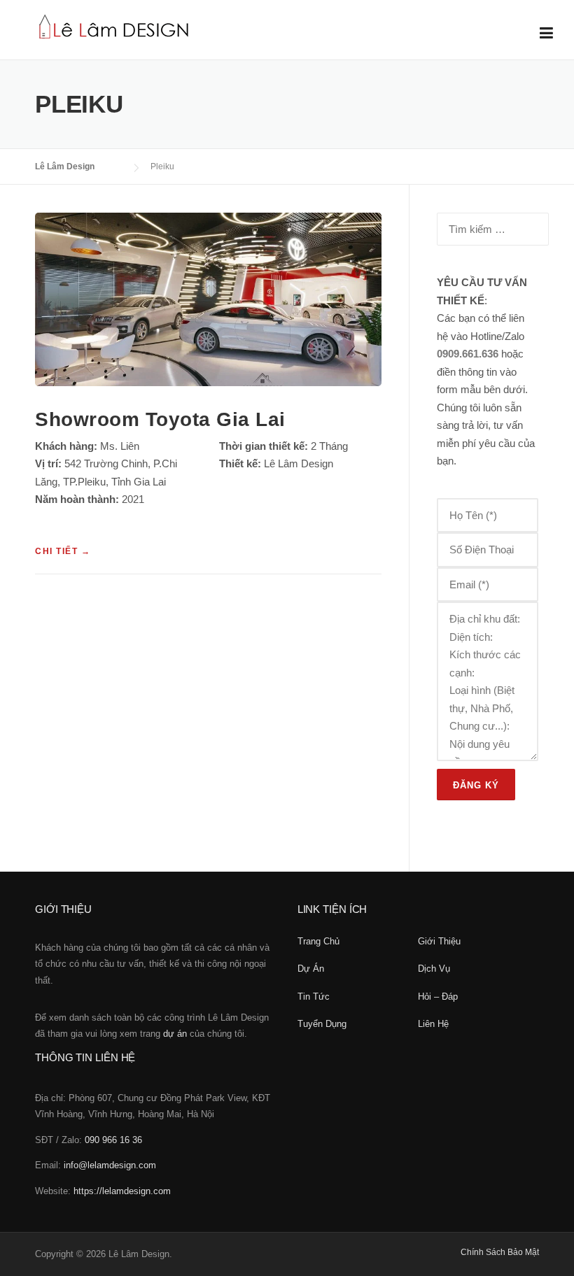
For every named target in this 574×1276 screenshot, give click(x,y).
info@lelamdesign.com (110, 1165)
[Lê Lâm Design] (114, 25)
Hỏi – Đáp (438, 996)
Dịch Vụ (434, 968)
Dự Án (311, 968)
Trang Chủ (319, 941)
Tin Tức (314, 996)
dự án (175, 1033)
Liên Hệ (433, 1024)
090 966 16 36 (113, 1140)
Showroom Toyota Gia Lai (160, 419)
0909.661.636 (467, 354)
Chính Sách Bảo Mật (500, 1252)
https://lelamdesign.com (122, 1191)
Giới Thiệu (439, 941)
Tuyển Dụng (322, 1024)
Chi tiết (62, 552)
